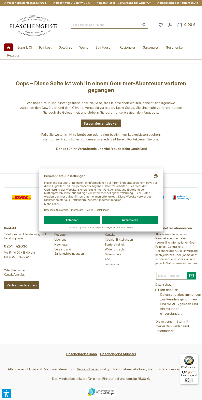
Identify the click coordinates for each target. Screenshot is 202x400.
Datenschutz (113, 254)
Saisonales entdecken (101, 123)
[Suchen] (143, 25)
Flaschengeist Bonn (81, 354)
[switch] (189, 380)
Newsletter (61, 244)
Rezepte (60, 234)
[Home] (8, 47)
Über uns (60, 239)
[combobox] (105, 25)
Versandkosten (88, 369)
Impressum (112, 264)
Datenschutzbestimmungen (180, 294)
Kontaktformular (14, 274)
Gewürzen (49, 108)
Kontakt (110, 234)
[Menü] (195, 356)
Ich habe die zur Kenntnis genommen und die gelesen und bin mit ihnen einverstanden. (180, 301)
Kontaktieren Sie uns (142, 139)
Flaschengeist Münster (118, 354)
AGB (107, 259)
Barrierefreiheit (114, 244)
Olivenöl (78, 108)
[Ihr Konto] (170, 25)
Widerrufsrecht (114, 249)
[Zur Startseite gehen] (33, 25)
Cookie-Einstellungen (119, 239)
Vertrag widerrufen (22, 285)
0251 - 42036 (16, 246)
